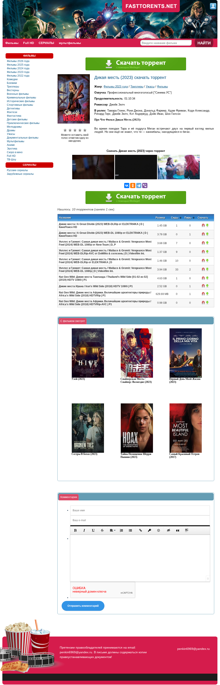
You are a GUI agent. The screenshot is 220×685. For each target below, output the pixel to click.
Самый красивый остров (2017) (184, 456)
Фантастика (14, 115)
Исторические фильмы (21, 101)
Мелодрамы (14, 126)
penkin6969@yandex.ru (193, 648)
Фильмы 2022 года (18, 75)
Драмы (11, 130)
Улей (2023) (78, 379)
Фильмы (11, 43)
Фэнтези (12, 112)
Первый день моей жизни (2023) (184, 380)
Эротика (12, 148)
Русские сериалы (17, 170)
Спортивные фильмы (20, 104)
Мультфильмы (15, 141)
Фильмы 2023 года (18, 72)
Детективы (13, 108)
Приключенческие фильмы (23, 123)
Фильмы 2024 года (18, 68)
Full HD (28, 43)
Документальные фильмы (22, 137)
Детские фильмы (17, 119)
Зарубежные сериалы (20, 173)
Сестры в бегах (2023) (84, 454)
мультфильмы (70, 43)
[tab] (73, 321)
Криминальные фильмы (21, 97)
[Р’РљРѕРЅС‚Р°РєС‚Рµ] (126, 185)
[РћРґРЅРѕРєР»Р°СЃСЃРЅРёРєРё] (132, 185)
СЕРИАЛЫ (46, 43)
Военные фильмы (18, 93)
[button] (75, 530)
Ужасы (11, 134)
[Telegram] (138, 185)
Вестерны (13, 90)
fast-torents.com (151, 6)
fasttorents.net (193, 641)
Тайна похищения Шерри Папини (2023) (136, 456)
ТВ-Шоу (11, 159)
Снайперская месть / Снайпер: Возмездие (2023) (136, 380)
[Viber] (144, 185)
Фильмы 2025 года (18, 64)
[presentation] (72, 321)
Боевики (12, 82)
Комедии (12, 79)
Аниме (11, 144)
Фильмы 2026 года (18, 61)
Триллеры (13, 86)
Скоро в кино (15, 152)
